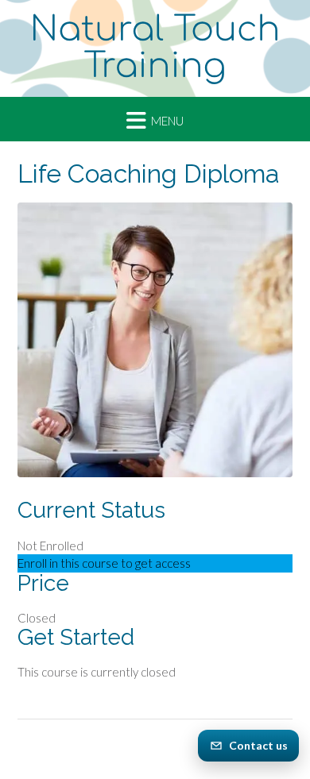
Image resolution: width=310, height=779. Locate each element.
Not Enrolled (50, 545)
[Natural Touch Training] (155, 48)
